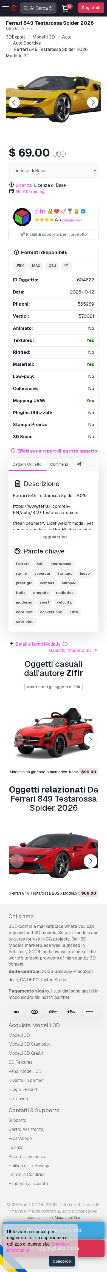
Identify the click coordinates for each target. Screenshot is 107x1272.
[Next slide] (92, 102)
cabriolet (24, 612)
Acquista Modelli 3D (34, 1025)
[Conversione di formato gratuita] (66, 266)
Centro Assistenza (26, 1129)
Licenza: (24, 185)
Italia (21, 592)
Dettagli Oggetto (27, 464)
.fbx (20, 265)
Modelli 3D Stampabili (30, 1044)
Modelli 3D (19, 1035)
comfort (47, 583)
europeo (69, 583)
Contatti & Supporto (34, 1110)
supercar (42, 573)
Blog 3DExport (23, 1089)
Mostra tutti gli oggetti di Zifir (53, 686)
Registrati (91, 7)
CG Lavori (18, 1098)
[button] (90, 739)
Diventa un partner (26, 1080)
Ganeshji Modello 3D (70, 650)
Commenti (59, 464)
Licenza (16, 1147)
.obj (52, 265)
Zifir (40, 211)
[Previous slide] (14, 102)
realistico (65, 592)
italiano (65, 573)
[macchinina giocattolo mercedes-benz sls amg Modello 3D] (53, 734)
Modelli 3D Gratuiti (26, 1053)
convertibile (51, 612)
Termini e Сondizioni (27, 1174)
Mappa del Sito (67, 1217)
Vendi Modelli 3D (25, 1071)
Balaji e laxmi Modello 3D (42, 644)
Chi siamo (21, 916)
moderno (24, 602)
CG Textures (20, 1062)
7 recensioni (71, 220)
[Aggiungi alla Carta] (79, 759)
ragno (21, 573)
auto (73, 612)
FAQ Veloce (20, 1138)
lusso (85, 573)
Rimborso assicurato (28, 1183)
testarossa (61, 563)
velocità (64, 602)
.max (35, 265)
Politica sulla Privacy (29, 1166)
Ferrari (22, 563)
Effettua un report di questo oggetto (57, 451)
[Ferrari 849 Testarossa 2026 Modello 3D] (53, 855)
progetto (41, 592)
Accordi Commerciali (29, 1156)
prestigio (24, 583)
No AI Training (30, 191)
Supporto (17, 1120)
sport (44, 602)
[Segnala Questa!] (90, 759)
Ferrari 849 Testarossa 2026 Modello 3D (46, 893)
